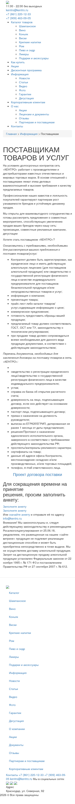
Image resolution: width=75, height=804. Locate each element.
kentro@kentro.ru (17, 10)
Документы (16, 745)
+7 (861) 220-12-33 (18, 14)
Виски (23, 38)
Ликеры (24, 54)
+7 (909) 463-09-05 (18, 18)
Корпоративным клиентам (28, 102)
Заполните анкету (14, 506)
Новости (24, 78)
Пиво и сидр (27, 50)
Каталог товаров (21, 22)
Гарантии (25, 94)
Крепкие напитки (30, 42)
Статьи (23, 82)
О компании (17, 729)
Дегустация (26, 98)
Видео (23, 86)
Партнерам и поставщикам (37, 122)
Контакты (17, 126)
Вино (22, 30)
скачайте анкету (19, 514)
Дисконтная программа (26, 70)
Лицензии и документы (34, 114)
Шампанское (27, 26)
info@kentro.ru (12, 518)
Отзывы (24, 118)
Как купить (18, 62)
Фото (22, 90)
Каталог (14, 593)
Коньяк (23, 34)
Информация (20, 74)
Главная (11, 134)
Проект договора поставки (37, 474)
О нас (15, 106)
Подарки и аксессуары (34, 58)
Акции (15, 66)
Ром (21, 46)
